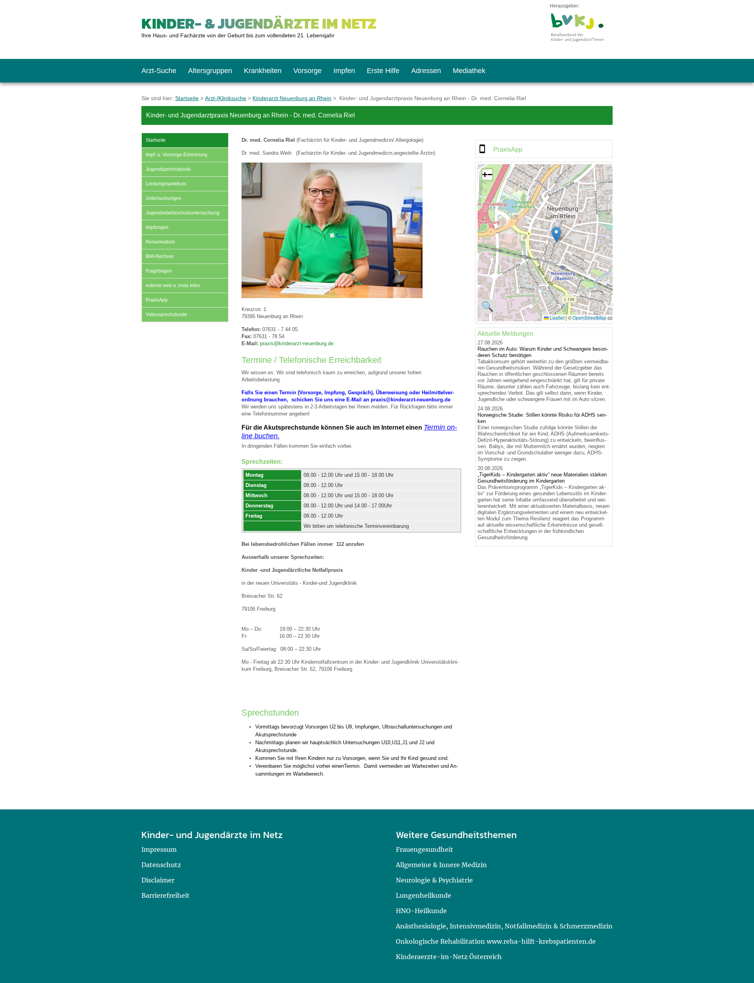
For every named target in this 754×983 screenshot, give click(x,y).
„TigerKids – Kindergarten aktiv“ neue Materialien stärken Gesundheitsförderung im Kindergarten (542, 478)
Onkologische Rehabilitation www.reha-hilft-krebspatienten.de (496, 941)
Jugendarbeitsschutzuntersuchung (183, 213)
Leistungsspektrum (166, 184)
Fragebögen (159, 271)
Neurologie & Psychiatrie (434, 880)
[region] (544, 149)
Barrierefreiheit (165, 895)
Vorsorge (307, 71)
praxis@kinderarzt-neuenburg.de (296, 343)
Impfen (344, 71)
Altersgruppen (210, 71)
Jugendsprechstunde (168, 169)
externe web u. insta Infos (173, 285)
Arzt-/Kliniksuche (225, 98)
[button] (556, 235)
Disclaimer (157, 880)
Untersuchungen (163, 198)
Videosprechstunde (166, 314)
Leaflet (556, 317)
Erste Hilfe (383, 71)
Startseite (187, 98)
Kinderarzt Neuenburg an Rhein (292, 98)
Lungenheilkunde (423, 895)
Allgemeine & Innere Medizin (441, 865)
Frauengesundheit (424, 849)
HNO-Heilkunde (421, 911)
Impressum (159, 849)
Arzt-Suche (158, 71)
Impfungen (157, 227)
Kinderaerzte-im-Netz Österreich (449, 957)
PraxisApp (157, 300)
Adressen (426, 71)
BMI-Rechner (160, 256)
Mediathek (469, 71)
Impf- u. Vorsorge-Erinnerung (176, 154)
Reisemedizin (160, 242)
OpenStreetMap (589, 317)
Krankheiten (263, 71)
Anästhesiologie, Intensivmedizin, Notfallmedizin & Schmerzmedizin (504, 926)
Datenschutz (161, 865)
